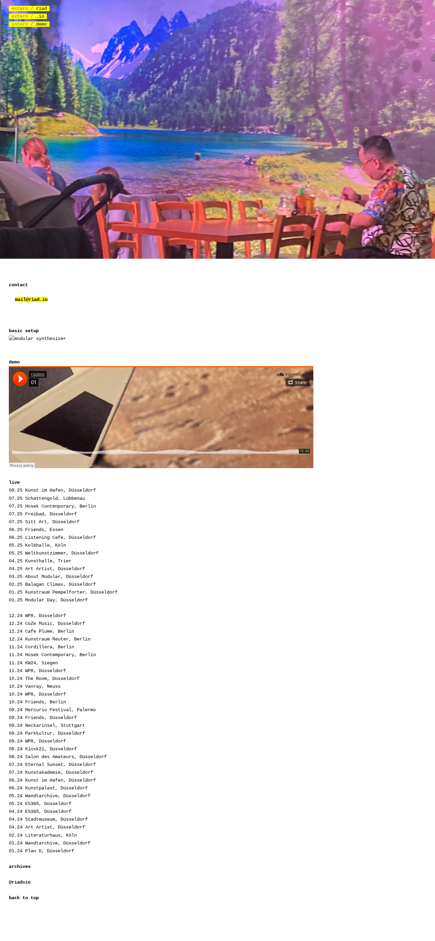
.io (41, 16)
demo (43, 24)
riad (43, 8)
